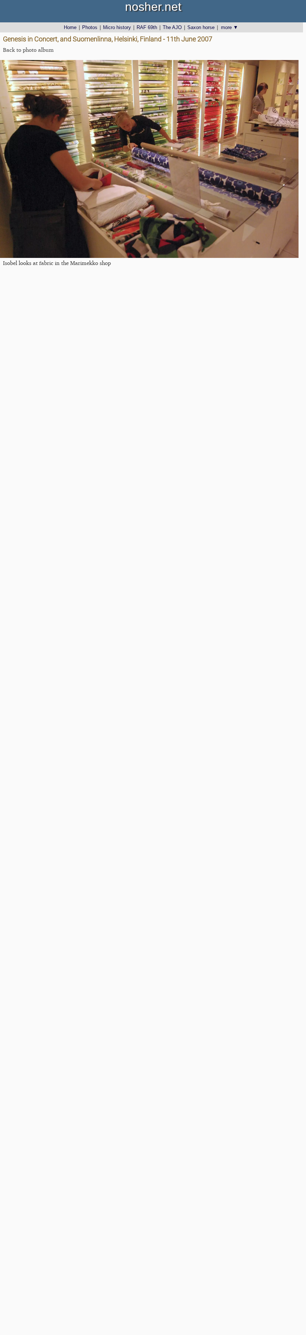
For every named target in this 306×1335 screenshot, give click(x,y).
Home (70, 27)
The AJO (172, 27)
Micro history (117, 27)
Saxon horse (201, 27)
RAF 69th (147, 27)
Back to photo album (28, 50)
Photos (89, 27)
